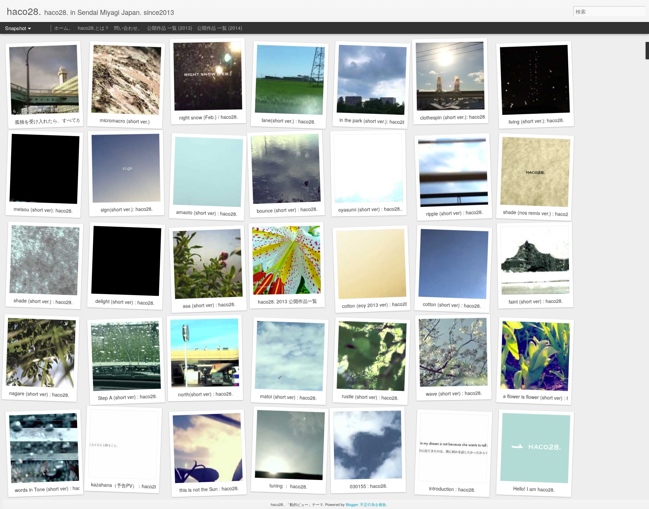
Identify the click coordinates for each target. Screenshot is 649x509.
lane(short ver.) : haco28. (289, 120)
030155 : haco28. (368, 486)
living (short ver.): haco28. (536, 120)
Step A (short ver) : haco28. (127, 397)
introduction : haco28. (452, 489)
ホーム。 (63, 27)
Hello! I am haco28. (534, 489)
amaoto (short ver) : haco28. (207, 212)
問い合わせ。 (128, 27)
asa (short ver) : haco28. (209, 305)
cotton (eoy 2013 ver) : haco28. (375, 304)
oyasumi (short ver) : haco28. (369, 209)
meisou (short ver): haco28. (43, 209)
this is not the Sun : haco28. (209, 489)
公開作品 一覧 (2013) (169, 27)
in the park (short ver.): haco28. (373, 121)
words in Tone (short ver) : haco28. (52, 488)
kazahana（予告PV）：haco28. (125, 485)
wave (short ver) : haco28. (454, 393)
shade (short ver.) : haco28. (43, 301)
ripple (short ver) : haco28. (454, 212)
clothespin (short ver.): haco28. (453, 117)
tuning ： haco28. (288, 486)
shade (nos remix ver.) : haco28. (538, 213)
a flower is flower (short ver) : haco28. (543, 397)
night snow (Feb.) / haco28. (208, 117)
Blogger (352, 504)
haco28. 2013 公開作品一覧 (287, 301)
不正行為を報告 (373, 504)
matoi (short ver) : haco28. (288, 397)
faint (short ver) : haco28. (536, 301)
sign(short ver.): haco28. (127, 209)
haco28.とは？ (93, 27)
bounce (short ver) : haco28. (287, 209)
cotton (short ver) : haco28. (452, 305)
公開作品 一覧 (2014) (219, 27)
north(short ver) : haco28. (205, 394)
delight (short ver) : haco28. (125, 301)
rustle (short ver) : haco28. (370, 397)
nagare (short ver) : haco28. (39, 394)
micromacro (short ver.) (125, 120)
